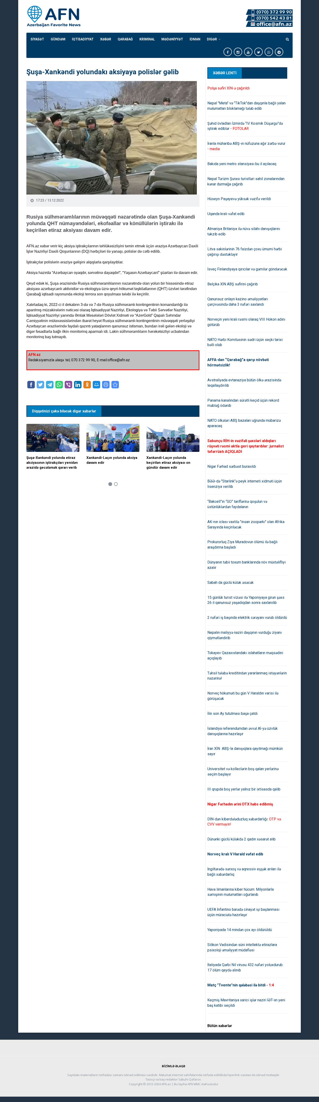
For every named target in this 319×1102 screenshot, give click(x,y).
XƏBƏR (105, 39)
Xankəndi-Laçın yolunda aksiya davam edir (111, 460)
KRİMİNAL (147, 39)
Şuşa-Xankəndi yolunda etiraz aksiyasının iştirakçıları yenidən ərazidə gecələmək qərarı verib (52, 463)
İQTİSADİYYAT (83, 39)
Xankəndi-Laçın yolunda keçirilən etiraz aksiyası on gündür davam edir (168, 463)
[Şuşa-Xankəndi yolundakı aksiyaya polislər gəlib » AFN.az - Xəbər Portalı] (115, 384)
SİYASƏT (37, 39)
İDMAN (195, 39)
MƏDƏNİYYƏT (172, 39)
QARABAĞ (125, 39)
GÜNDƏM (58, 39)
